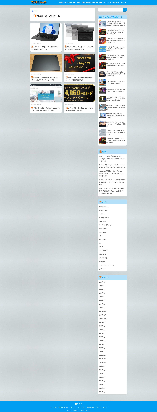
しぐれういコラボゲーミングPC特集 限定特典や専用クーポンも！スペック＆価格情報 (112, 182)
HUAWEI (102, 261)
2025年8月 (102, 326)
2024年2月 (102, 392)
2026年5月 (102, 293)
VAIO (100, 236)
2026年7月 (102, 286)
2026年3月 (102, 300)
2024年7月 (102, 373)
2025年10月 (102, 319)
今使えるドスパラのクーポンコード (69, 2)
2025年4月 (102, 340)
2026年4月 (102, 297)
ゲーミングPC (103, 206)
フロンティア (103, 250)
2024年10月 (102, 362)
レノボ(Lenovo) (104, 217)
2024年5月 (102, 381)
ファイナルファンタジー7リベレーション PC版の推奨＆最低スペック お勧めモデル (112, 166)
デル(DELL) (102, 239)
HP (100, 243)
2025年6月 (102, 333)
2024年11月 (102, 359)
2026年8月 (102, 282)
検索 (125, 10)
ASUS (101, 247)
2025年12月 (102, 311)
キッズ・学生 (103, 210)
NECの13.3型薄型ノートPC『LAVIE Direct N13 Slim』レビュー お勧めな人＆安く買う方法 (112, 173)
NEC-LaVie (102, 232)
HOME (79, 404)
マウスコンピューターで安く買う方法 (115, 2)
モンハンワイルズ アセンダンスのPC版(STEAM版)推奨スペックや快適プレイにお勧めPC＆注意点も (111, 191)
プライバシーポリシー (102, 407)
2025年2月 (102, 348)
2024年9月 (102, 366)
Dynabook (102, 254)
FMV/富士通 (103, 228)
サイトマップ (53, 407)
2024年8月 (102, 370)
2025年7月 (102, 329)
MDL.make (102, 221)
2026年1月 (102, 308)
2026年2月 (102, 304)
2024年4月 (102, 384)
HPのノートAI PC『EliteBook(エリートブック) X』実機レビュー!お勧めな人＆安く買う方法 (112, 158)
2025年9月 (102, 322)
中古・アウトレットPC (106, 265)
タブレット (102, 269)
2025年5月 (102, 337)
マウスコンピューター (106, 225)
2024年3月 (102, 388)
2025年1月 (102, 351)
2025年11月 (102, 315)
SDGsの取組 (90, 407)
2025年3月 (102, 344)
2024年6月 (102, 377)
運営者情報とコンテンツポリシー (68, 407)
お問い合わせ (82, 407)
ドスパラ (102, 214)
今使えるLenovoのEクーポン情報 (92, 2)
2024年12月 (102, 355)
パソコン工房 (103, 258)
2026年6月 (102, 289)
